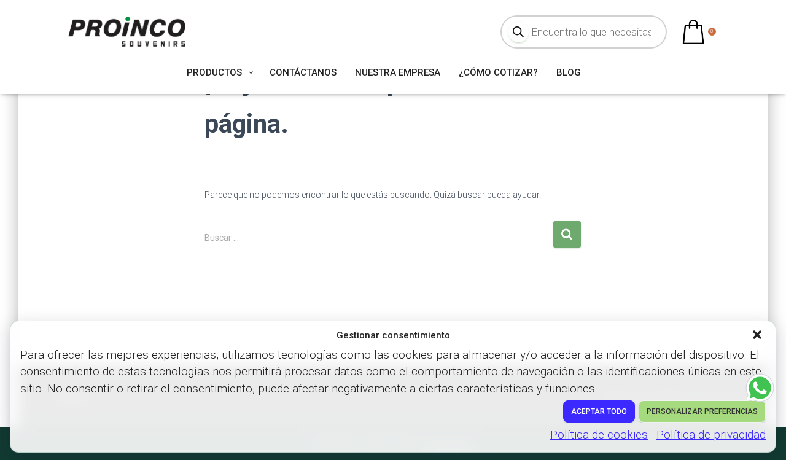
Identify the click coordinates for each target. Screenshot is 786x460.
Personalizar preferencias (702, 411)
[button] (758, 336)
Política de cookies (599, 434)
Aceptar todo (599, 411)
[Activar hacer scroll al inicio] (761, 435)
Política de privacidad (711, 434)
